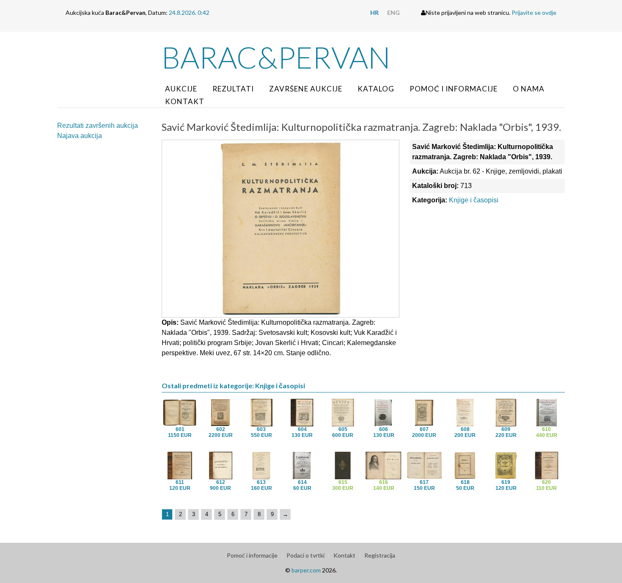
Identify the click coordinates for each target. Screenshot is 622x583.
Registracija (379, 555)
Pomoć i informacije (454, 88)
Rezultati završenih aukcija (97, 125)
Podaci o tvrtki (305, 555)
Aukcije (181, 88)
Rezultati (233, 88)
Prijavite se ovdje (534, 12)
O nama (529, 88)
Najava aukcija (79, 135)
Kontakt (184, 101)
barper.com (306, 570)
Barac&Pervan (276, 57)
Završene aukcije (305, 88)
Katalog (376, 88)
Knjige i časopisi (473, 200)
